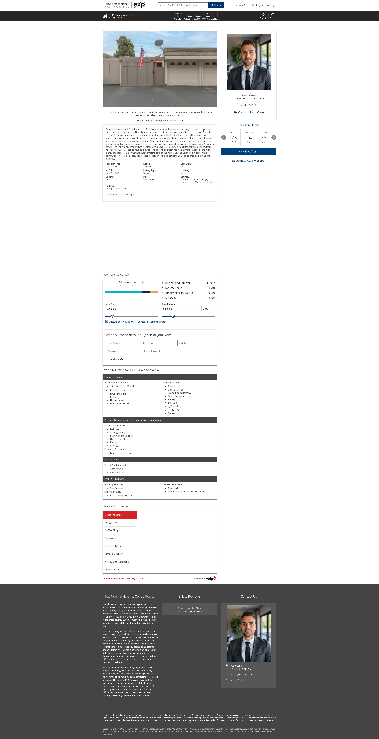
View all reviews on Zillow (189, 611)
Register (260, 5)
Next (273, 137)
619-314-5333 (250, 105)
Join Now (114, 359)
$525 (212, 297)
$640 (212, 288)
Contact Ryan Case (251, 112)
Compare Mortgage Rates (152, 321)
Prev (223, 137)
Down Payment (168, 304)
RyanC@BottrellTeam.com (244, 674)
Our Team (244, 5)
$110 (212, 292)
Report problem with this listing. (248, 161)
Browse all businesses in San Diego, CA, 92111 (125, 578)
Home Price (110, 304)
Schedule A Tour (247, 151)
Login (273, 5)
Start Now (176, 120)
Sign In (147, 335)
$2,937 (211, 283)
